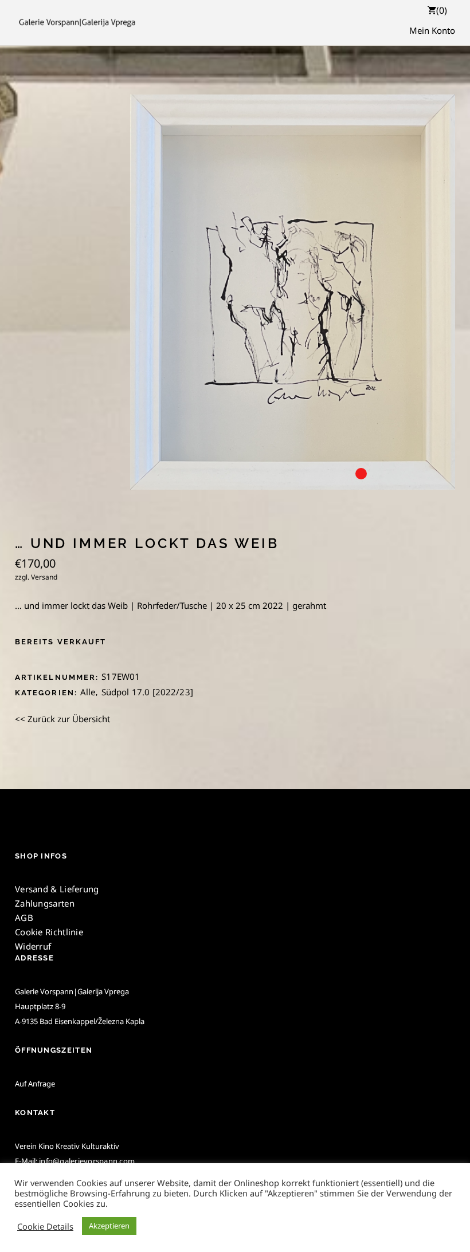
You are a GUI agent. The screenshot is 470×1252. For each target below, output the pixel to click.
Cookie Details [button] (45, 1226)
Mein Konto (432, 30)
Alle (88, 692)
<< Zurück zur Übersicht (62, 719)
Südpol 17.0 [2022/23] (147, 692)
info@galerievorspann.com (87, 1161)
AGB (24, 917)
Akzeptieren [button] (109, 1225)
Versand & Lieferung (57, 889)
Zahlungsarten (45, 903)
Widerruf (33, 946)
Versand (44, 577)
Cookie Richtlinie (49, 932)
